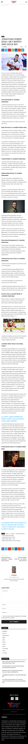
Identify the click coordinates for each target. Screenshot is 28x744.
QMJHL (15, 386)
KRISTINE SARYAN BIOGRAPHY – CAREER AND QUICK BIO (6, 559)
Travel (3, 650)
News (3, 640)
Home (2, 5)
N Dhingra (5, 46)
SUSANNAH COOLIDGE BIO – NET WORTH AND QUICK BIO (14, 675)
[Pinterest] (9, 50)
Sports (6, 5)
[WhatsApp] (12, 50)
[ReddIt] (19, 50)
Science (4, 644)
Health (3, 637)
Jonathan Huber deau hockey (8, 535)
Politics (4, 642)
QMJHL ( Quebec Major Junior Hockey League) (11, 540)
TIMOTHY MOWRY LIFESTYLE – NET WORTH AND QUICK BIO (20, 559)
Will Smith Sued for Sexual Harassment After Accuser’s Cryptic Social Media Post (12, 671)
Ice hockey (12, 533)
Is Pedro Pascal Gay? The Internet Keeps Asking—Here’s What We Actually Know (13, 666)
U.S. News (4, 653)
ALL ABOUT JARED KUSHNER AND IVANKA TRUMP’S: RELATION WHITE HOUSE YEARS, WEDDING (12, 419)
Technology (5, 648)
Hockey (7, 533)
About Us (4, 717)
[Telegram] (22, 50)
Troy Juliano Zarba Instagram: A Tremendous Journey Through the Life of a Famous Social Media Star (14, 681)
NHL (14, 538)
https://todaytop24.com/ (14, 577)
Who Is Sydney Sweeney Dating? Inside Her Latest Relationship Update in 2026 (13, 662)
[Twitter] (6, 50)
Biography (4, 631)
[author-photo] (14, 573)
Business (4, 633)
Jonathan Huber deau (20, 533)
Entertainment (5, 635)
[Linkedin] (16, 50)
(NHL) (15, 316)
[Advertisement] (14, 21)
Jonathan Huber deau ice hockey (8, 537)
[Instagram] (16, 698)
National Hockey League (7, 538)
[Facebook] (2, 50)
